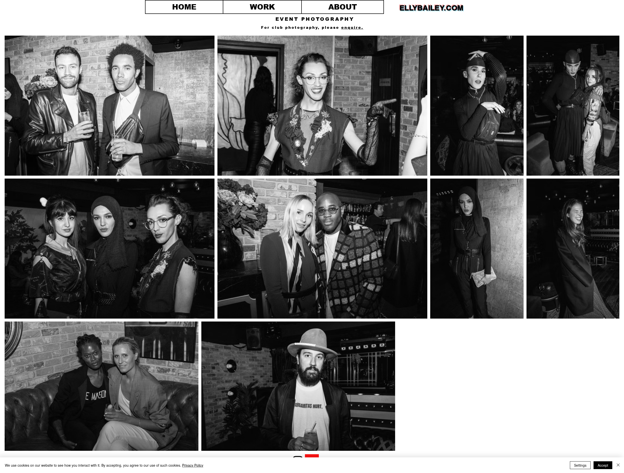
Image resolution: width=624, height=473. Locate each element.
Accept (603, 465)
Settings (580, 465)
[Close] (618, 465)
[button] (262, 7)
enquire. (352, 27)
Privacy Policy (192, 465)
